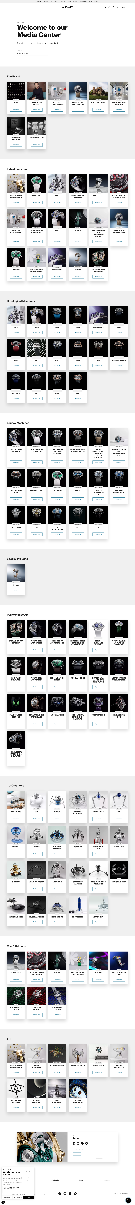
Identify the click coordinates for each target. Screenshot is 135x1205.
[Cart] (113, 7)
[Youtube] (78, 1143)
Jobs (81, 1180)
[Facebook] (82, 1143)
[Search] (109, 7)
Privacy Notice (99, 1158)
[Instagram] (74, 1143)
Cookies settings (43, 1193)
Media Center (20, 23)
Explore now (16, 110)
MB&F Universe (20, 51)
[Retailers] (105, 7)
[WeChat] (86, 1143)
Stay (74, 1135)
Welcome (39, 1)
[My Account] (117, 7)
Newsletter (75, 1147)
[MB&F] (67, 7)
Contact (107, 1180)
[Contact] (128, 1200)
